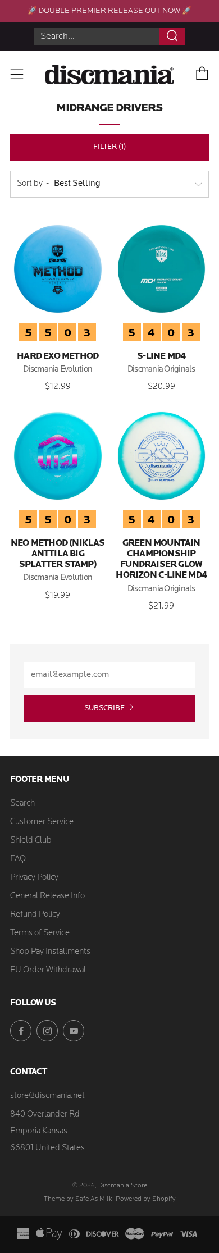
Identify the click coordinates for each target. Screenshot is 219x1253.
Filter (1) (109, 146)
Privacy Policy (34, 878)
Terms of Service (40, 933)
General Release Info (47, 896)
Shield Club (31, 840)
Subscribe (104, 708)
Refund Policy (35, 915)
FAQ (18, 859)
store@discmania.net (47, 1096)
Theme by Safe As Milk (78, 1199)
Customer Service (42, 822)
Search (22, 803)
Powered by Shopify (146, 1199)
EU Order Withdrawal (48, 970)
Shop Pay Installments (50, 952)
